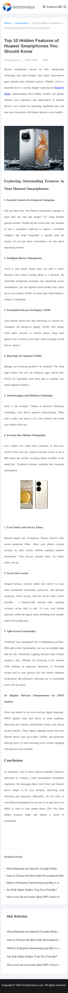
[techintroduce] (20, 6)
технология (21, 23)
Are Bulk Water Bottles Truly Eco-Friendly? (32, 889)
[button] (59, 7)
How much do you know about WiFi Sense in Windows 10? (34, 964)
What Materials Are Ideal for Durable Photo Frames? (34, 931)
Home (7, 23)
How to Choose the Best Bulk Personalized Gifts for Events (34, 939)
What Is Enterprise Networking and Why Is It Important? (34, 948)
